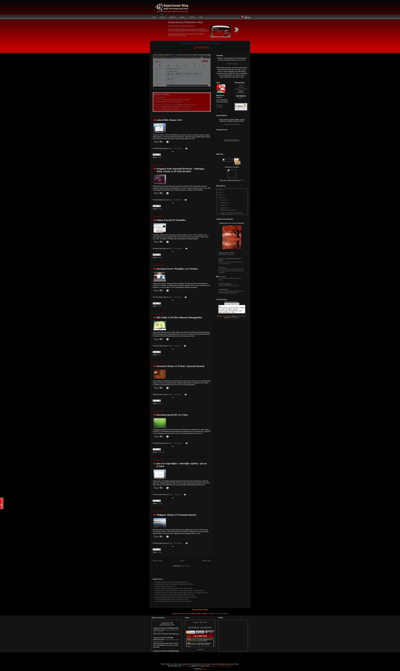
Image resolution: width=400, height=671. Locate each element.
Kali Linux (222, 267)
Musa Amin (222, 276)
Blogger (203, 669)
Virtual (159, 306)
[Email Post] (186, 148)
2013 (220, 195)
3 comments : (178, 394)
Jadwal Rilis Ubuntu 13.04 (169, 120)
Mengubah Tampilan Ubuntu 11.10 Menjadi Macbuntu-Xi (171, 582)
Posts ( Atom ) (186, 566)
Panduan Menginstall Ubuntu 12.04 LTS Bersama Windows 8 (173, 601)
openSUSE (161, 452)
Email (242, 180)
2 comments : (178, 297)
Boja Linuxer (186, 666)
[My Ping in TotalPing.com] (200, 633)
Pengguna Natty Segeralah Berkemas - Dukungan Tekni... (231, 213)
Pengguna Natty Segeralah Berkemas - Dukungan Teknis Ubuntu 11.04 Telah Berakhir (180, 170)
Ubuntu (160, 157)
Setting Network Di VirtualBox (171, 220)
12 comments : (178, 148)
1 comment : (178, 346)
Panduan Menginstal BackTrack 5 (165, 586)
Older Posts (206, 561)
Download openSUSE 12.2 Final (172, 414)
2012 (220, 198)
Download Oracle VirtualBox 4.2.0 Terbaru (177, 268)
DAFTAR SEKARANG (221, 613)
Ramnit (179, 105)
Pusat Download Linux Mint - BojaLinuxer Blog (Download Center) (174, 595)
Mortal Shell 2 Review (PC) (226, 254)
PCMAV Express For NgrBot (170, 109)
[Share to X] (158, 155)
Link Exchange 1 (241, 316)
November (223, 203)
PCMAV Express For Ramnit (170, 107)
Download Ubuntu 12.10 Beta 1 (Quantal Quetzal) (180, 366)
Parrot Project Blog (225, 284)
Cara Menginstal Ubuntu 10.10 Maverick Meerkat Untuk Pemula (174, 584)
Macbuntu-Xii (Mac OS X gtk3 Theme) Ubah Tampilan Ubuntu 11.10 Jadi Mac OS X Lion (181, 593)
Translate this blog (231, 64)
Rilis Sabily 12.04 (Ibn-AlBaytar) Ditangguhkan (179, 317)
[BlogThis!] (156, 155)
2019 (220, 190)
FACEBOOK (241, 93)
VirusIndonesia (223, 289)
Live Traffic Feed (200, 636)
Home (182, 561)
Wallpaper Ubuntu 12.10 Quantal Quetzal (176, 514)
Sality (186, 105)
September (223, 208)
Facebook (241, 87)
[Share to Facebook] (160, 155)
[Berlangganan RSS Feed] (227, 161)
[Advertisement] (191, 50)
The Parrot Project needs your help (228, 285)
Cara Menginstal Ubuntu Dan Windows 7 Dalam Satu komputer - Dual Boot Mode (179, 590)
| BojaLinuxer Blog (192, 640)
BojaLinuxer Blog (177, 6)
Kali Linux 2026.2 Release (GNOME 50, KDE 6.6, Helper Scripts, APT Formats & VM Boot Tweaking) (231, 271)
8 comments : (178, 200)
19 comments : (178, 248)
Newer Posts (157, 561)
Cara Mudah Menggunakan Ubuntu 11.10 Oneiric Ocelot (171, 599)
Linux (159, 355)
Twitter (241, 85)
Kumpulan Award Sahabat (232, 124)
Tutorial (160, 257)
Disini (187, 99)
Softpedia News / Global (226, 253)
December (223, 200)
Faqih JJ (241, 98)
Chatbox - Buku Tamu (200, 622)
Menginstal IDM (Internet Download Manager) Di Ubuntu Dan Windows (176, 597)
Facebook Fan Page (241, 89)
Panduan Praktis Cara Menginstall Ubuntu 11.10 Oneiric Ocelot (174, 588)
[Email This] (154, 155)
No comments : (179, 443)
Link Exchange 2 (234, 317)
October (223, 205)
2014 (220, 192)
